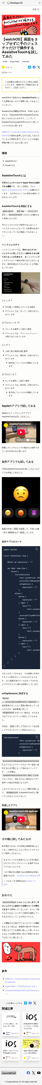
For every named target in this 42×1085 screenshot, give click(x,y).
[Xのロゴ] (33, 1073)
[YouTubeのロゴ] (39, 1072)
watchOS (26, 61)
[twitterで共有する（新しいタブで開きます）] (38, 67)
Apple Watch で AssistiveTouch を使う (21, 986)
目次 (34, 9)
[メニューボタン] (3, 2)
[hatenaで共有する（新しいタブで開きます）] (29, 67)
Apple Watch (15, 61)
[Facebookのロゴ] (28, 1072)
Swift (5, 61)
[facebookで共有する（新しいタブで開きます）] (34, 67)
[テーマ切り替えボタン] (39, 2)
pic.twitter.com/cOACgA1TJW (28, 875)
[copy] (36, 549)
